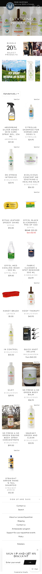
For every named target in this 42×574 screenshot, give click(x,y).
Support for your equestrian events (21, 532)
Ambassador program (21, 529)
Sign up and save (20, 499)
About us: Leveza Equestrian (21, 517)
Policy (21, 536)
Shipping (21, 521)
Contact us (21, 506)
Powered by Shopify (21, 572)
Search (21, 509)
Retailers (21, 544)
